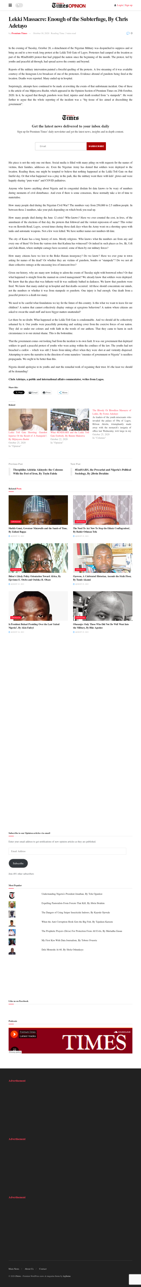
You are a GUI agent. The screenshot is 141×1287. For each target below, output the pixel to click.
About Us (29, 1268)
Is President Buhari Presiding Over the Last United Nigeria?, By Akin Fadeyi (34, 625)
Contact (43, 1268)
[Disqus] (70, 689)
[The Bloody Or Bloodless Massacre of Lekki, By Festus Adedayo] (113, 424)
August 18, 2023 (17, 632)
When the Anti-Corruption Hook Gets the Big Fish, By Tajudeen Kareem (77, 921)
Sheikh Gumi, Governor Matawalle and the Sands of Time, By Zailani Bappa (38, 529)
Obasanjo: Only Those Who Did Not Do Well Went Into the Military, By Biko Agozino (101, 625)
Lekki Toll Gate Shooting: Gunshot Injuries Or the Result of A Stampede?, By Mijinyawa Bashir (28, 436)
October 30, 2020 (41, 33)
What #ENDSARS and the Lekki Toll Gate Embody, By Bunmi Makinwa (70, 434)
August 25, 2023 (17, 536)
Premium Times (19, 33)
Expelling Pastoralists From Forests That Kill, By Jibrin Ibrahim (73, 903)
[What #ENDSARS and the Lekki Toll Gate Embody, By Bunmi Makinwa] (70, 420)
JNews (18, 1276)
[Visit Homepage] (69, 5)
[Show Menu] (10, 5)
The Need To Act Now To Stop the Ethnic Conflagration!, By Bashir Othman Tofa (101, 529)
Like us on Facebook (18, 1001)
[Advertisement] (70, 976)
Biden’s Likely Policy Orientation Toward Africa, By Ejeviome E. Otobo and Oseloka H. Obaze (35, 577)
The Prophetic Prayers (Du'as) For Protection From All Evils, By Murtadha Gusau (82, 931)
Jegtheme (66, 1276)
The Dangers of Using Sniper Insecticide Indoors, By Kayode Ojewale (76, 912)
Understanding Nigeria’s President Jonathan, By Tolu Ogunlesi (72, 893)
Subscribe (18, 863)
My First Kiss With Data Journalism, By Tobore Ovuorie (69, 940)
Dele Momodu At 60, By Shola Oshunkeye (62, 949)
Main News (14, 1268)
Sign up (128, 5)
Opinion (15, 521)
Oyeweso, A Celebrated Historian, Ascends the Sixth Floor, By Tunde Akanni (102, 577)
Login (120, 5)
